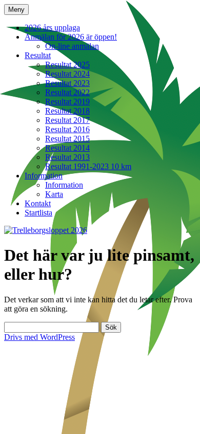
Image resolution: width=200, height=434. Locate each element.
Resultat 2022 (67, 92)
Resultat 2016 (67, 129)
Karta (54, 194)
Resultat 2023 (67, 83)
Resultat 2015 (67, 138)
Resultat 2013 (67, 157)
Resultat (38, 55)
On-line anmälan (72, 46)
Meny (16, 9)
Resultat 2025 (67, 64)
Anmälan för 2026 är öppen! (71, 36)
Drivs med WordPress (39, 337)
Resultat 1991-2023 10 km (88, 166)
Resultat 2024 (67, 73)
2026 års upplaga (52, 27)
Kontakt (38, 203)
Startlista (38, 212)
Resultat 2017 (67, 120)
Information (44, 175)
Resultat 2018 (67, 110)
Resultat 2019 (67, 101)
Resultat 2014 (67, 147)
